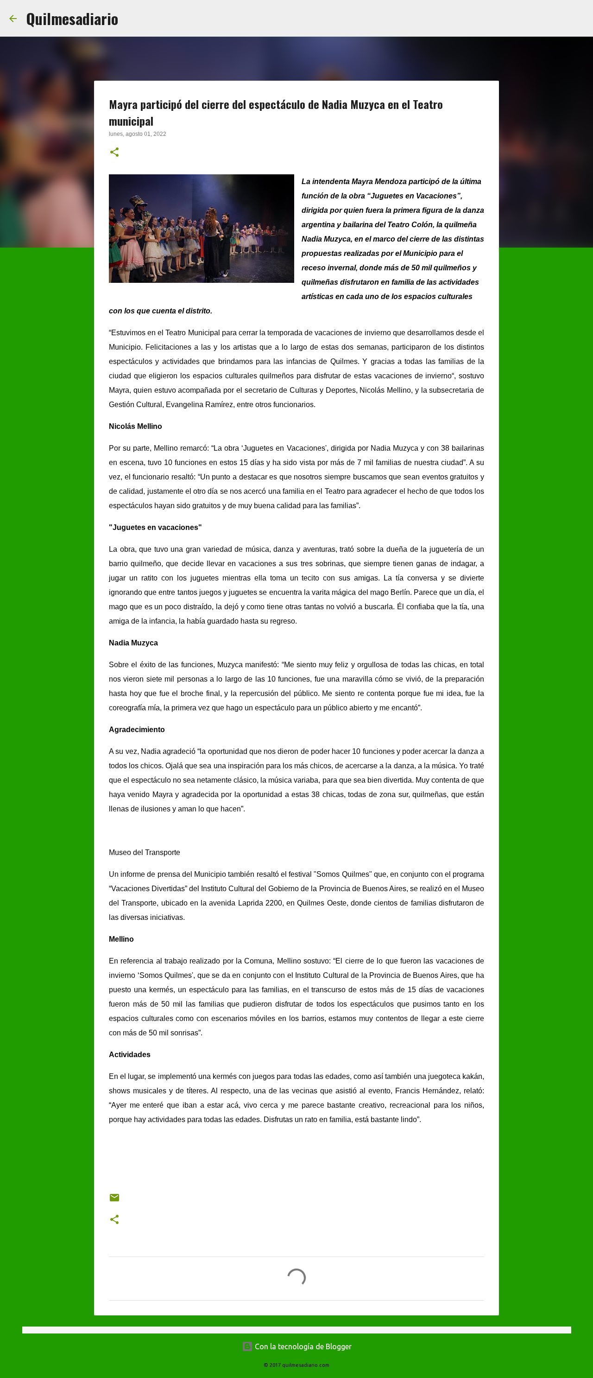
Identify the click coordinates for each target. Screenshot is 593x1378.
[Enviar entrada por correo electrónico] (114, 1201)
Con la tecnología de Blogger (302, 1346)
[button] (114, 153)
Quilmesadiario (72, 18)
